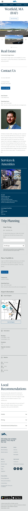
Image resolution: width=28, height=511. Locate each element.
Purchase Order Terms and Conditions (6, 486)
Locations (16, 452)
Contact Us (5, 4)
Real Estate (16, 454)
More (2, 2)
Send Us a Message (5, 88)
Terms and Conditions (5, 480)
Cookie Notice (4, 483)
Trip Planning (18, 4)
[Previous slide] (2, 40)
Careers (2, 466)
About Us (3, 461)
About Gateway (4, 449)
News (2, 468)
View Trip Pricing (14, 18)
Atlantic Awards (4, 452)
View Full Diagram (11, 322)
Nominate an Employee (19, 464)
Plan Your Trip (4, 272)
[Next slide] (26, 40)
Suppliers (3, 471)
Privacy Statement (5, 478)
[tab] (11, 47)
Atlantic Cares (4, 464)
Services (11, 4)
